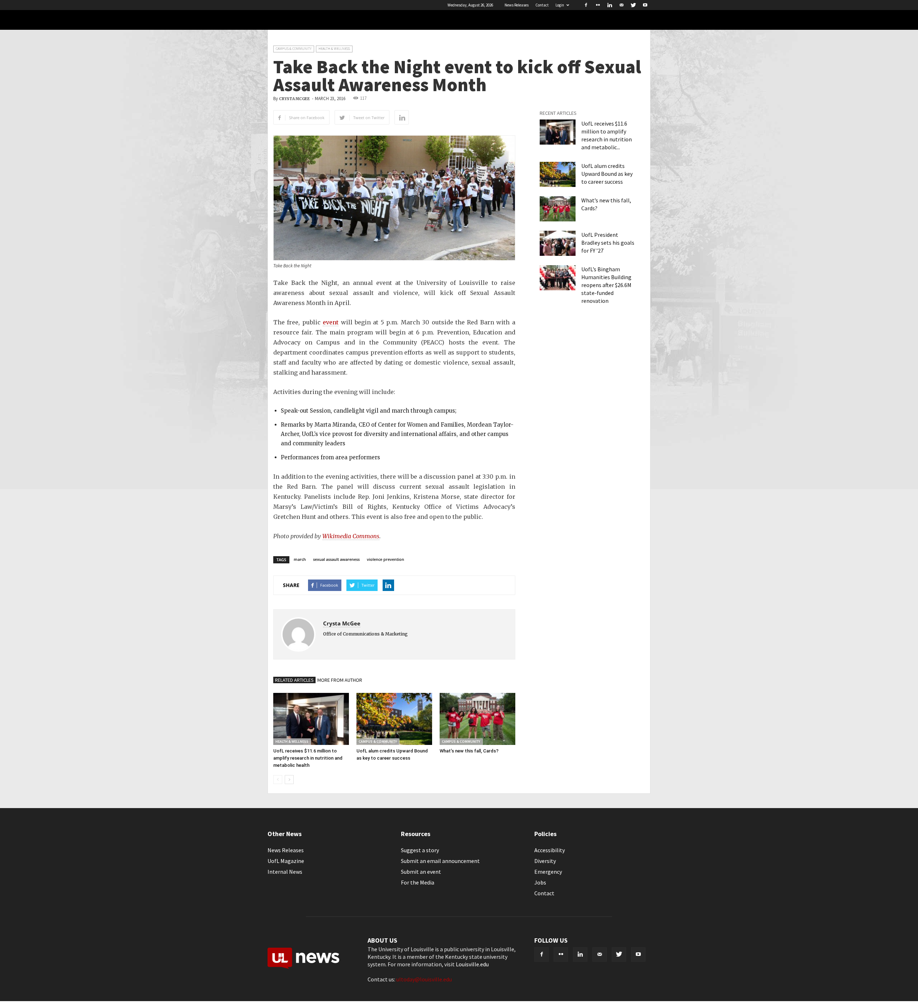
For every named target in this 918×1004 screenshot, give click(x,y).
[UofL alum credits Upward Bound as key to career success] (394, 719)
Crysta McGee (294, 99)
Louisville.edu (472, 964)
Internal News (285, 871)
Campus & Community (294, 48)
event (331, 322)
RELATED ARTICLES (294, 680)
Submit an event (421, 871)
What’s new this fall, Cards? (469, 751)
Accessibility (549, 850)
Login (559, 5)
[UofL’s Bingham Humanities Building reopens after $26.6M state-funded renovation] (558, 277)
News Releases (517, 5)
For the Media (417, 882)
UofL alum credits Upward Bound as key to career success (607, 173)
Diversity (545, 860)
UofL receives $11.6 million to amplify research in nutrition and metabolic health (307, 758)
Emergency (548, 871)
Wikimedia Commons (350, 536)
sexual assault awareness (336, 559)
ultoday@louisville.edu (424, 979)
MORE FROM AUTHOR (339, 680)
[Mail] (621, 5)
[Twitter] (633, 5)
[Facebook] (586, 5)
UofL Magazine (286, 860)
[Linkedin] (609, 5)
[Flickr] (597, 5)
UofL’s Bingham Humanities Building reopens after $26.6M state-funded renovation (606, 285)
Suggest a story (420, 850)
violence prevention (385, 559)
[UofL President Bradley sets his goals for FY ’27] (558, 243)
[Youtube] (645, 5)
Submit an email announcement (440, 860)
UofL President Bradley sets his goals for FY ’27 (607, 242)
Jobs (540, 882)
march (300, 559)
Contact (542, 5)
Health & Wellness (334, 48)
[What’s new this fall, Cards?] (477, 719)
